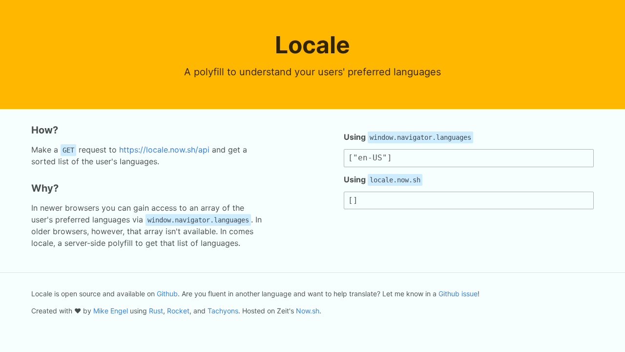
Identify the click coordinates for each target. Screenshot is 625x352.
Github (167, 293)
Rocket (178, 311)
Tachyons (223, 311)
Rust (156, 311)
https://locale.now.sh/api (164, 149)
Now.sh (307, 311)
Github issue (458, 293)
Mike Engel (110, 311)
